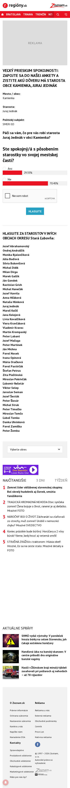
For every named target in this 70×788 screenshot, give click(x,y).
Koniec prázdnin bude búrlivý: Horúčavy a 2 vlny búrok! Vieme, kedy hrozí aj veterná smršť (35, 533)
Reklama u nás (42, 710)
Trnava (28, 14)
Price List (39, 731)
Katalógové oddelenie (21, 766)
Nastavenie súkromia (20, 721)
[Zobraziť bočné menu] (66, 14)
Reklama (40, 703)
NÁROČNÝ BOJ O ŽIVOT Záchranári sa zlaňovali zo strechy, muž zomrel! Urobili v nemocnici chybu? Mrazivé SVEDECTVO (36, 521)
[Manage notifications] (5, 782)
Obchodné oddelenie (20, 761)
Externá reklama (43, 715)
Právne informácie (19, 710)
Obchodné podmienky (46, 721)
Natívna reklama (43, 737)
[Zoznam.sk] (44, 771)
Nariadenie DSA (17, 737)
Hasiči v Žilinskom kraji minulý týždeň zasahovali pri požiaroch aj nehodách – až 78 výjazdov (44, 671)
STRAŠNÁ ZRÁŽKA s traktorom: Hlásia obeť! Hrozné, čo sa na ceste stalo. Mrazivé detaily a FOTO (35, 546)
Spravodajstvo (17, 750)
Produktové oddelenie (21, 755)
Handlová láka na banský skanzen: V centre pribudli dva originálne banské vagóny (44, 655)
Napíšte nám (16, 731)
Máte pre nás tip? (18, 777)
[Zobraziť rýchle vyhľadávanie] (58, 14)
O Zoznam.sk (17, 703)
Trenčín (40, 14)
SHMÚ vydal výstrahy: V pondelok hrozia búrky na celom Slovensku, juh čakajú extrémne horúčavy (44, 639)
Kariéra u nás (16, 726)
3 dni (40, 480)
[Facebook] (37, 744)
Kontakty (15, 742)
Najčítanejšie (14, 480)
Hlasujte (35, 211)
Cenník (38, 726)
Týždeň (61, 480)
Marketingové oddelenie (22, 771)
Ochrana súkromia (19, 715)
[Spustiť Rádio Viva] (20, 467)
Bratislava (13, 14)
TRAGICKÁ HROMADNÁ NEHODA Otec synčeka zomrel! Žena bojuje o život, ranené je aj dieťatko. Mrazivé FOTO (36, 506)
